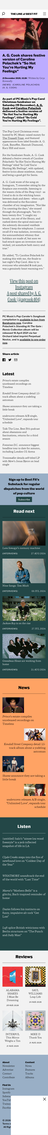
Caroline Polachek (28, 108)
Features (30, 1070)
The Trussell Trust (13, 138)
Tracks (29, 1073)
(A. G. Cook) (9, 88)
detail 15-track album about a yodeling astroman (21, 397)
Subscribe (24, 499)
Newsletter (8, 1066)
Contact (7, 1073)
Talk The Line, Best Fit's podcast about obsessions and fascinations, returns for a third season (21, 434)
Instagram (8, 1089)
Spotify (6, 1092)
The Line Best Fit (24, 14)
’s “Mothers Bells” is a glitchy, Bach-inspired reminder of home (23, 894)
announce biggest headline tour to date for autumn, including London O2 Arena (21, 448)
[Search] (3, 13)
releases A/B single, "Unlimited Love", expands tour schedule (20, 419)
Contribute (8, 1077)
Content (30, 1062)
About (5, 1062)
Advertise (7, 1070)
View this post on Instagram (24, 284)
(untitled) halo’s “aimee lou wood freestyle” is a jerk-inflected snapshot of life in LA (23, 842)
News (6, 84)
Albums (29, 1077)
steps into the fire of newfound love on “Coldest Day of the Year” (23, 861)
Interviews (10, 553)
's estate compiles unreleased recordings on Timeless (16, 384)
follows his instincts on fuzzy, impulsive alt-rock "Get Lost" (21, 913)
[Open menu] (44, 13)
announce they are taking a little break (21, 408)
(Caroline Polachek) (26, 85)
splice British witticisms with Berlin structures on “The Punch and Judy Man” (23, 931)
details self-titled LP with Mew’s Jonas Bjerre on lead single (21, 461)
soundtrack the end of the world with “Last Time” (23, 877)
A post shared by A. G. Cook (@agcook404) (24, 296)
